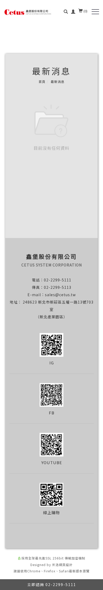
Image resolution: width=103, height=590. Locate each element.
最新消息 (57, 81)
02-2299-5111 (57, 279)
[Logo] (28, 11)
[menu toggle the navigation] (95, 12)
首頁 (42, 81)
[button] (65, 12)
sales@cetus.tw (60, 294)
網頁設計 (66, 564)
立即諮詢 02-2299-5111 (51, 584)
